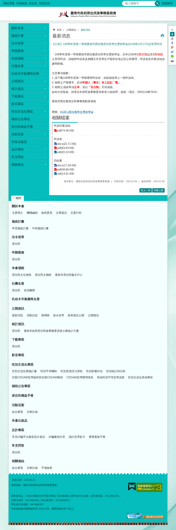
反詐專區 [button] (17, 149)
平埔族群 (46, 467)
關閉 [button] (18, 198)
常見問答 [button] (17, 157)
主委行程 (75, 212)
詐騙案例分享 (57, 436)
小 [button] (172, 29)
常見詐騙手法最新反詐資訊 (28, 436)
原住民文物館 (43, 274)
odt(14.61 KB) (65, 173)
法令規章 (18, 237)
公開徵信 (93, 315)
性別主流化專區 (23, 364)
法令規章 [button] (17, 43)
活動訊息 (32, 315)
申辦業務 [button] (17, 51)
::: (1, 1)
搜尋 (125, 2)
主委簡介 (17, 212)
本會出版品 (19, 142)
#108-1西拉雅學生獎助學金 (77, 111)
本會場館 (18, 268)
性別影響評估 (94, 371)
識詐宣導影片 (77, 436)
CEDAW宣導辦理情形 (80, 377)
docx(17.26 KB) (66, 165)
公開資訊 (71, 29)
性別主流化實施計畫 (24, 371)
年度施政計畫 (20, 228)
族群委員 (46, 212)
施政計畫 (18, 221)
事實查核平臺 (97, 436)
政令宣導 (58, 315)
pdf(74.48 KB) (65, 130)
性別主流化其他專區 (140, 377)
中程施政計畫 (40, 228)
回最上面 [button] (158, 190)
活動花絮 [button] (17, 134)
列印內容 (162, 35)
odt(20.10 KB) (65, 152)
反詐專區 (18, 430)
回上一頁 (145, 190)
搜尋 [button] (157, 3)
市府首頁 (44, 3)
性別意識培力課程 (71, 371)
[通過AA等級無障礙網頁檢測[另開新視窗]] (149, 487)
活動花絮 (18, 405)
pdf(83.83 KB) (65, 148)
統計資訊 (18, 324)
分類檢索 (21, 3)
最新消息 (85, 29)
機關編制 (32, 212)
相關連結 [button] (17, 164)
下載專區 (18, 339)
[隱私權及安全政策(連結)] (153, 517)
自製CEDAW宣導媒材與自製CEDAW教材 (37, 377)
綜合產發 (17, 411)
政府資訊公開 (76, 315)
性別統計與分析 (115, 371)
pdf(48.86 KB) (65, 169)
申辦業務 (18, 252)
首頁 (59, 29)
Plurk (172, 47)
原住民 (16, 243)
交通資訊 (61, 212)
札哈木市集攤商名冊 (25, 73)
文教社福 (32, 411)
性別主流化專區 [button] (22, 111)
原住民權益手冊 (22, 126)
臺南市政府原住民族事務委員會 (88, 14)
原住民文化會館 (21, 274)
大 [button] (172, 38)
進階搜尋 (167, 3)
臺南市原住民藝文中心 (68, 274)
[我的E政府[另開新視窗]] (132, 487)
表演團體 (29, 290)
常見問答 (18, 445)
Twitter (172, 52)
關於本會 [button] (17, 28)
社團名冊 (18, 283)
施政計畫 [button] (17, 35)
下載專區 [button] (17, 96)
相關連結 (18, 461)
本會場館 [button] (17, 58)
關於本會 (18, 206)
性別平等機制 (48, 371)
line (172, 56)
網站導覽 (8, 3)
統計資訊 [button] (17, 88)
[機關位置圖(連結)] (134, 517)
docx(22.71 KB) (66, 143)
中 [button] (172, 34)
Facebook (172, 43)
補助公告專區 (20, 119)
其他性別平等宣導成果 (110, 377)
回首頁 (33, 3)
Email (172, 61)
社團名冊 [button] (17, 66)
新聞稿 (45, 315)
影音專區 (17, 104)
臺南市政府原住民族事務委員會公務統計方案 (51, 330)
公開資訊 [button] (17, 81)
